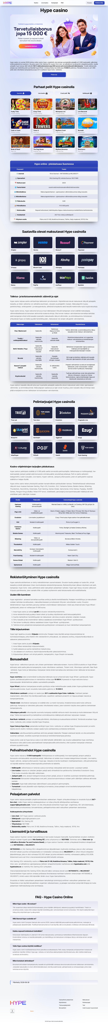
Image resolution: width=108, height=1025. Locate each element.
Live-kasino (41, 93)
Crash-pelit (63, 93)
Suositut (19, 93)
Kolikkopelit (86, 93)
